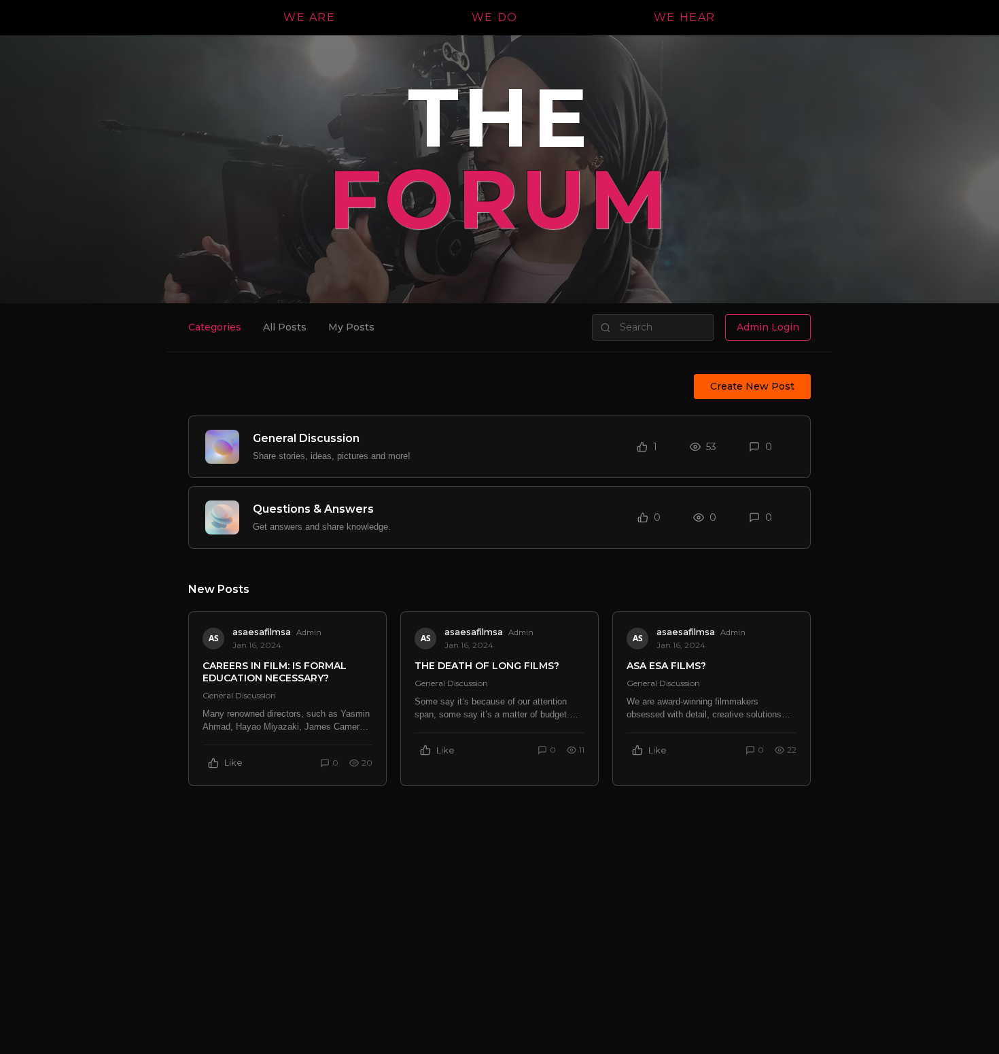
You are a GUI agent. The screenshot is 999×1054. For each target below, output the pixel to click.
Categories (214, 327)
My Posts (351, 327)
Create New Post (752, 386)
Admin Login (768, 327)
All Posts (284, 327)
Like (233, 762)
